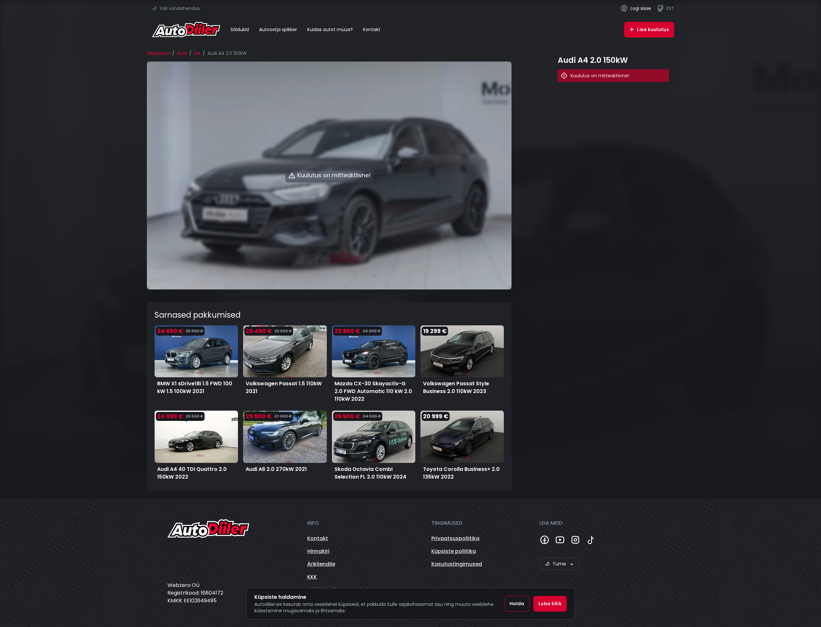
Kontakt (371, 29)
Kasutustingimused (456, 564)
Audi (182, 53)
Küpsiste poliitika (453, 551)
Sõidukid (240, 29)
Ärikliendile (321, 564)
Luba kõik (550, 603)
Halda (517, 603)
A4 (197, 53)
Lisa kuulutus (653, 29)
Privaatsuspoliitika (455, 538)
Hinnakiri (318, 551)
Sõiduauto (158, 53)
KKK (312, 577)
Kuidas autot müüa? (330, 29)
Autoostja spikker (278, 29)
